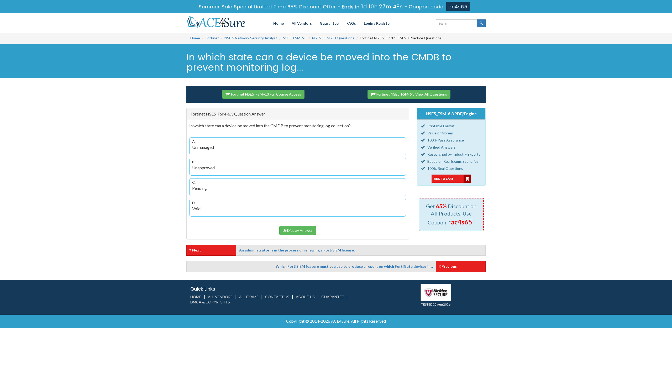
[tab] (298, 114)
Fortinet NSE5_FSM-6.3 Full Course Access (265, 94)
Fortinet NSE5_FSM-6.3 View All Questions (411, 94)
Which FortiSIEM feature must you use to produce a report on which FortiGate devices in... (354, 266)
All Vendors (302, 23)
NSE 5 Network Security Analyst (250, 38)
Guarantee (329, 23)
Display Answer (299, 230)
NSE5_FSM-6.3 (295, 38)
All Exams (249, 297)
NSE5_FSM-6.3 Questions (333, 38)
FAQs (351, 23)
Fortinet (212, 38)
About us (305, 297)
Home (278, 23)
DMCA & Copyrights (210, 302)
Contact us (277, 297)
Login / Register (377, 23)
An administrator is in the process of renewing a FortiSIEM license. (297, 250)
